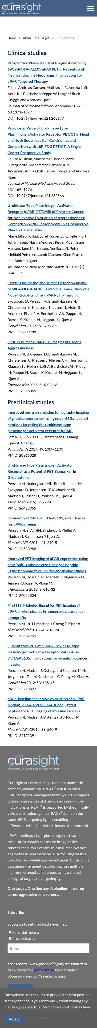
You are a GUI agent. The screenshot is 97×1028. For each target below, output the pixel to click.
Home (12, 38)
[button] (90, 8)
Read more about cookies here (65, 1007)
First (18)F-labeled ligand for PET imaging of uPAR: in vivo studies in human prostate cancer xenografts (46, 611)
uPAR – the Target (36, 38)
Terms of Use (43, 970)
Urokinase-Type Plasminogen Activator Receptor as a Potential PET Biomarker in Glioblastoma (42, 471)
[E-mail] (48, 950)
